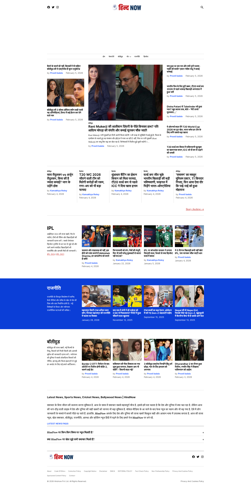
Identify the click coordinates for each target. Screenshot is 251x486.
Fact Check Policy (142, 471)
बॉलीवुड (120, 56)
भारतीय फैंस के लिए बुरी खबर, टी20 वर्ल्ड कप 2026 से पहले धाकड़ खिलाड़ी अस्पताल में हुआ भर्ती (185, 89)
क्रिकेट (146, 56)
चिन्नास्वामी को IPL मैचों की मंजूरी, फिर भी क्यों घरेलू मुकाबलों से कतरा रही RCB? (127, 253)
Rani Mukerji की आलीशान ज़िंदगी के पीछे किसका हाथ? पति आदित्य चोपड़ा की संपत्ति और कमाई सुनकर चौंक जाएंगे (123, 128)
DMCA (112, 471)
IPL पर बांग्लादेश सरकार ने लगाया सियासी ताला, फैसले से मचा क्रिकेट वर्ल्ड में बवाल (158, 253)
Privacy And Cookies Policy (182, 471)
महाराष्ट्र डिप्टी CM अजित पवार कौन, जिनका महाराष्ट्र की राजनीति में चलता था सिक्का (96, 313)
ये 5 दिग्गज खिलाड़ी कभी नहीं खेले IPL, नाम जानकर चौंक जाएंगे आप (188, 252)
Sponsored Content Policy (56, 476)
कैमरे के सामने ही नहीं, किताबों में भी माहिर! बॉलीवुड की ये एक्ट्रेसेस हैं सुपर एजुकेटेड (64, 67)
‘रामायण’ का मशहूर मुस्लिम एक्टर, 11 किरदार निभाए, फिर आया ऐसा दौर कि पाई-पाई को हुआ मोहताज (189, 182)
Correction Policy (74, 471)
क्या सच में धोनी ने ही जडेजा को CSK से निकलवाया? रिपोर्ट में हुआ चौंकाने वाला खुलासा (127, 313)
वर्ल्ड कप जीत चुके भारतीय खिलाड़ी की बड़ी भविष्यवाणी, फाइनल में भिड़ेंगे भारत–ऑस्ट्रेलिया (157, 180)
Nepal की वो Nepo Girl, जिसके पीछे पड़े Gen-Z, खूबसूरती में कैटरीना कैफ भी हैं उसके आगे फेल (189, 313)
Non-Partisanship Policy (160, 471)
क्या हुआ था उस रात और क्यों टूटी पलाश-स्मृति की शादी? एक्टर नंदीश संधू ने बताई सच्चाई (183, 69)
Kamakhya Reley (58, 190)
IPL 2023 (60, 254)
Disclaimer (103, 471)
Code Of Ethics (59, 471)
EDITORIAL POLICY (125, 471)
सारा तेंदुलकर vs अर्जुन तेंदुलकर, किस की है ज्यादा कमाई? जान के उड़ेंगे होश (60, 180)
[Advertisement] (125, 34)
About (49, 471)
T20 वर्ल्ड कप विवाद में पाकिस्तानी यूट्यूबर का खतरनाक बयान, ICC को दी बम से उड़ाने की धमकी (184, 150)
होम (104, 56)
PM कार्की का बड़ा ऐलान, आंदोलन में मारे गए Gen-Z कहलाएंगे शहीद (158, 311)
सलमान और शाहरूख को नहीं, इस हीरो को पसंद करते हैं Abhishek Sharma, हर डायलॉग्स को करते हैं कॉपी (96, 254)
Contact (72, 476)
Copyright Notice (90, 471)
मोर (128, 56)
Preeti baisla (56, 73)
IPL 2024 (51, 254)
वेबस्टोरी (111, 56)
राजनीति (137, 56)
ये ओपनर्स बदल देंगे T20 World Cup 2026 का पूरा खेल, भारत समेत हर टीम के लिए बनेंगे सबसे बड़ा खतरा (184, 129)
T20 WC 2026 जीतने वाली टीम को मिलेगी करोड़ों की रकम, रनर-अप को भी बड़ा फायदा (91, 182)
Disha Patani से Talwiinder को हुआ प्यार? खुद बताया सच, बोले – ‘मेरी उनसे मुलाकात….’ (184, 109)
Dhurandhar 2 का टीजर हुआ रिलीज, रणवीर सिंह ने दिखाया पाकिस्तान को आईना (188, 366)
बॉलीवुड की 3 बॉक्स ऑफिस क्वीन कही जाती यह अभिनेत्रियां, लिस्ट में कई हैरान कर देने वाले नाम (65, 112)
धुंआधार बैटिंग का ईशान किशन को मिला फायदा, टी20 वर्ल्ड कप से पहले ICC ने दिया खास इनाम (124, 180)
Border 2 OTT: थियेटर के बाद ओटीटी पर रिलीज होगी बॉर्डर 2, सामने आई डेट (95, 366)
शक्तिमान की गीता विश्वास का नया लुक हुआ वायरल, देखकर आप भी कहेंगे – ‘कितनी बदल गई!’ (126, 366)
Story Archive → (195, 209)
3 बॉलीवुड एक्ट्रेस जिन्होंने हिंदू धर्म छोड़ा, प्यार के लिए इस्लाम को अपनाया (158, 366)
